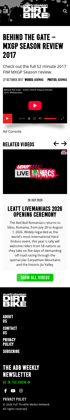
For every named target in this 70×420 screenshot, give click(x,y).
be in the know (14, 382)
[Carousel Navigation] (60, 143)
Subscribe (11, 351)
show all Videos (35, 277)
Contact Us (10, 330)
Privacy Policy (9, 342)
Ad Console (12, 131)
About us (8, 318)
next (64, 143)
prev (56, 143)
